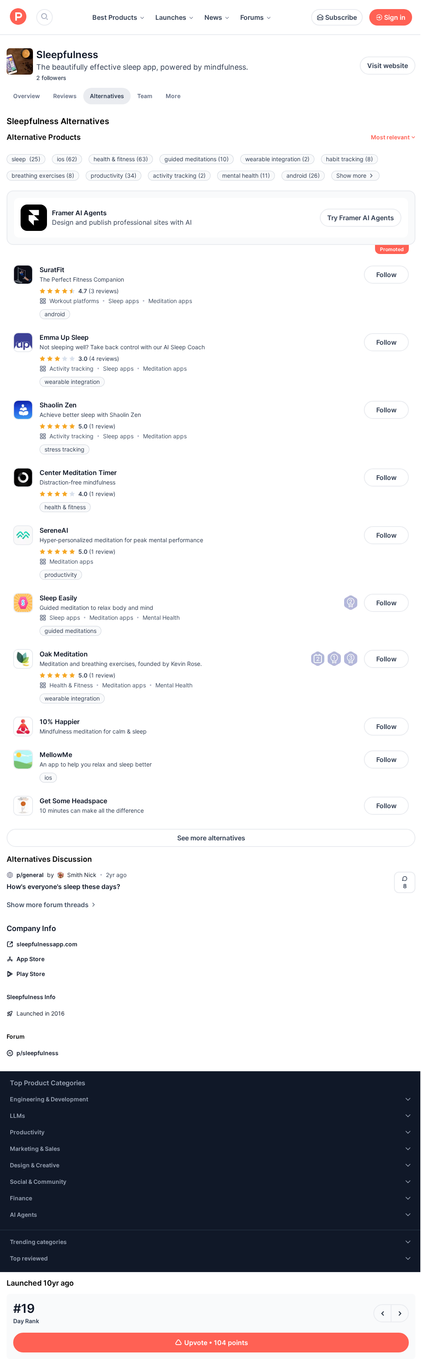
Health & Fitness (71, 685)
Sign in (395, 17)
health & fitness (121, 158)
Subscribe (341, 17)
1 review (102, 426)
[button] (173, 96)
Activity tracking (71, 368)
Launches (170, 17)
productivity (113, 175)
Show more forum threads (48, 905)
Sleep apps (123, 300)
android (303, 175)
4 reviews (104, 358)
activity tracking (179, 175)
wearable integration (277, 158)
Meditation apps (170, 300)
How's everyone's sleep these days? (63, 886)
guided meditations (196, 158)
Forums (252, 17)
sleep (26, 158)
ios (67, 158)
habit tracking (349, 158)
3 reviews (104, 290)
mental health (246, 175)
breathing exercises (43, 175)
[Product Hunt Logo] (18, 17)
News (213, 17)
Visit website (387, 65)
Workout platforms (74, 300)
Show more (351, 175)
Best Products (114, 17)
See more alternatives (211, 838)
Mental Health (161, 617)
